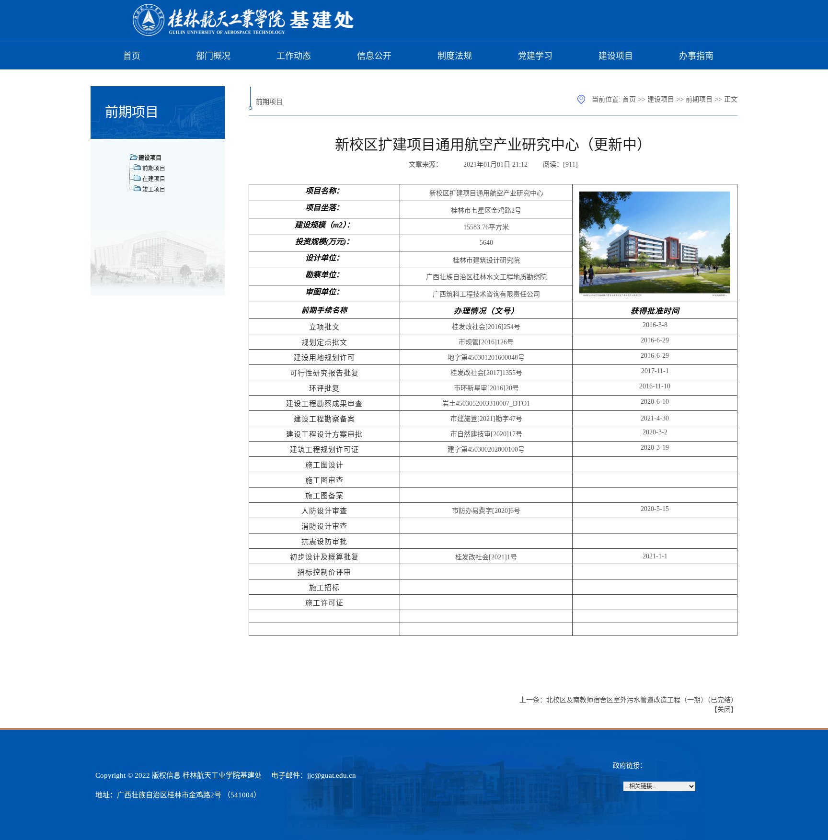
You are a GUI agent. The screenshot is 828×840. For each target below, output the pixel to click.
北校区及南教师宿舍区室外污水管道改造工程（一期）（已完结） (641, 700)
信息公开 (374, 56)
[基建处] (244, 34)
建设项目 (615, 56)
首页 (131, 56)
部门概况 (213, 56)
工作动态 (293, 56)
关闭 (724, 709)
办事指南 (696, 56)
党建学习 (535, 56)
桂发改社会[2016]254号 (486, 326)
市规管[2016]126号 (486, 342)
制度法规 (454, 56)
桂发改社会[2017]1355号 (486, 372)
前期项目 (699, 99)
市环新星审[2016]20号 (486, 388)
